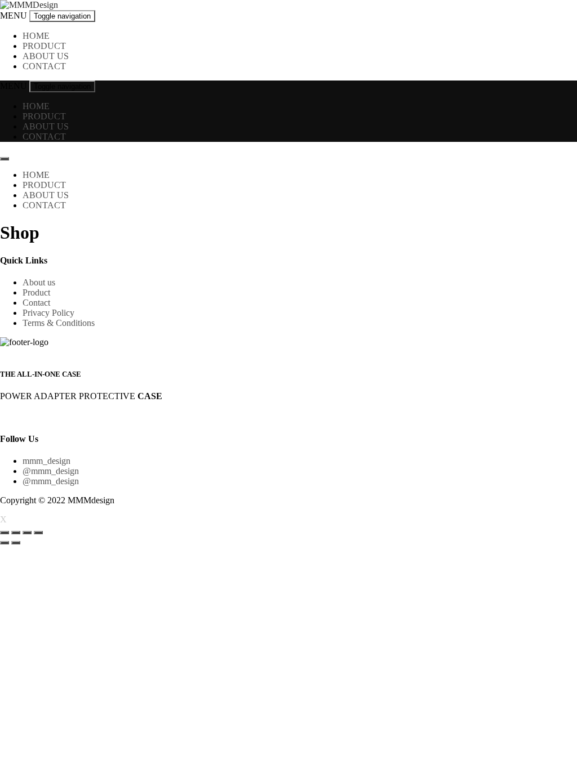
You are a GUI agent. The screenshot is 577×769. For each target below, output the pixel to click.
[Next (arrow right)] (15, 542)
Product (36, 292)
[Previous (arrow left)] (4, 542)
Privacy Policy (48, 313)
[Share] (15, 532)
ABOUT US (46, 56)
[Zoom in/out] (38, 532)
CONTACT (44, 66)
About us (39, 282)
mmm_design (46, 461)
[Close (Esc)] (4, 532)
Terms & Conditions (59, 323)
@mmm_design (51, 471)
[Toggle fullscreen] (27, 532)
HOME (36, 36)
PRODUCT (44, 46)
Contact (36, 302)
